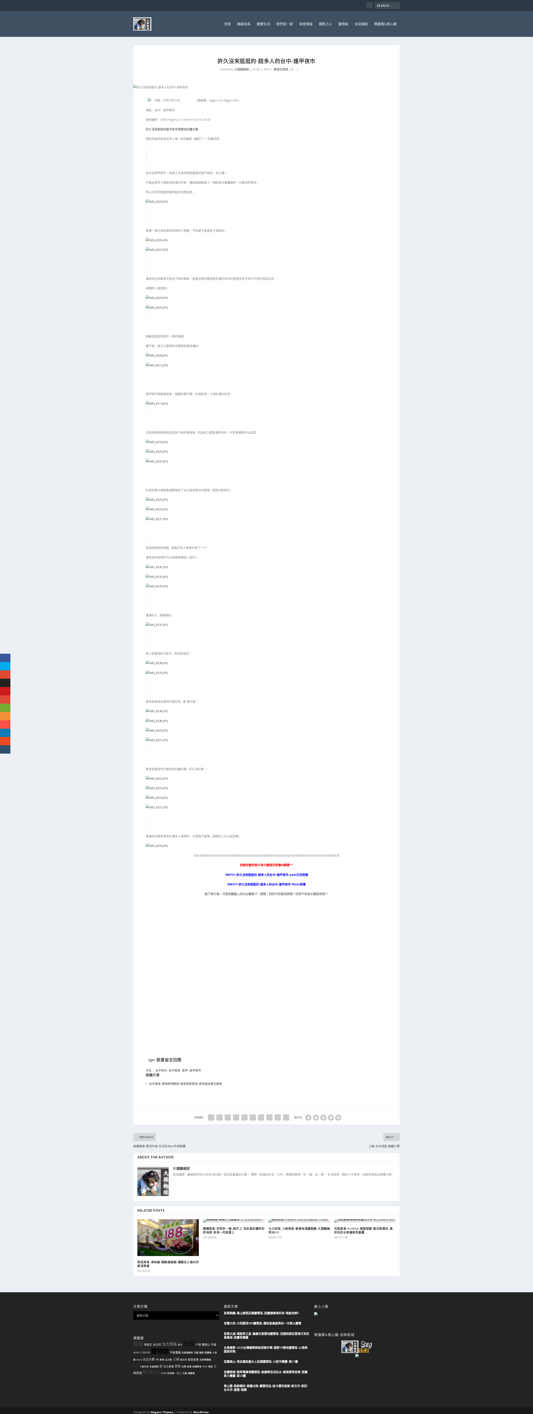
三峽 (176, 1359)
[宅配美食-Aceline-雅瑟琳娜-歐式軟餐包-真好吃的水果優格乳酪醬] (365, 1221)
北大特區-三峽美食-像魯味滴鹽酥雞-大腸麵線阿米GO (299, 1230)
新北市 (183, 1359)
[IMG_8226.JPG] (157, 509)
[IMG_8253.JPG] (157, 788)
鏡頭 (201, 1352)
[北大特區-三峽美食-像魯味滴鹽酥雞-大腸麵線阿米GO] (299, 1221)
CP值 (198, 1344)
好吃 (178, 1366)
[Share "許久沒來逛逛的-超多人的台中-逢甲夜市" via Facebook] (211, 1117)
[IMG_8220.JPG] (157, 452)
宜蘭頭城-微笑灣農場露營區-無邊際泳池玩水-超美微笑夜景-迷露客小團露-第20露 (266, 1374)
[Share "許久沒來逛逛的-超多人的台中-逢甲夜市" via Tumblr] (236, 1117)
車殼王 (148, 1344)
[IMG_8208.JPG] (157, 355)
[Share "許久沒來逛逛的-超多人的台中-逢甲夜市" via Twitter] (219, 1117)
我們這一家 (284, 24)
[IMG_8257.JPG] (157, 807)
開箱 (138, 1343)
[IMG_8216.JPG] (157, 442)
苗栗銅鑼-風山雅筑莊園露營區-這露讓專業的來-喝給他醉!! (261, 1313)
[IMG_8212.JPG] (157, 365)
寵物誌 (343, 24)
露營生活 (263, 24)
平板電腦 (175, 1352)
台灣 (184, 1366)
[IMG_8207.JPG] (157, 250)
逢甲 (185, 1070)
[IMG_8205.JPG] (157, 307)
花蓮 (196, 1352)
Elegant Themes (162, 1412)
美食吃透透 (281, 69)
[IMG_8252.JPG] (157, 778)
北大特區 (169, 1344)
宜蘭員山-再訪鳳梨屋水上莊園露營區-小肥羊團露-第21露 (261, 1361)
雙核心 (206, 1344)
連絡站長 (243, 24)
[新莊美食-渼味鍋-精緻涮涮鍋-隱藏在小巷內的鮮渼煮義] (168, 1237)
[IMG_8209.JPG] (157, 202)
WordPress (201, 1412)
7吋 (157, 1359)
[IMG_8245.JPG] (157, 586)
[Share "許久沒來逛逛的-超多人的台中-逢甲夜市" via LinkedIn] (253, 1117)
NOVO (136, 1352)
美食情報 (306, 24)
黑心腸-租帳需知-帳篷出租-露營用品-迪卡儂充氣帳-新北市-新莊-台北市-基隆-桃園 (266, 1388)
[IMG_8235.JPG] (157, 625)
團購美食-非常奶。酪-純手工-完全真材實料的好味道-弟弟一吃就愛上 (233, 1230)
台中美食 (174, 1070)
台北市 (157, 1344)
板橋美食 (197, 1366)
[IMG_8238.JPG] (157, 663)
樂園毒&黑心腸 (385, 24)
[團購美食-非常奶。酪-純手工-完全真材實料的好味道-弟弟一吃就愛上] (233, 1221)
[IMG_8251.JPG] (157, 740)
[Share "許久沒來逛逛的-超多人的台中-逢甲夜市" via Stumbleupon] (269, 1117)
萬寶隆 (208, 1352)
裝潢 (189, 1366)
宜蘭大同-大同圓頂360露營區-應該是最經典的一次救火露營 (262, 1323)
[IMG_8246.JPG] (157, 711)
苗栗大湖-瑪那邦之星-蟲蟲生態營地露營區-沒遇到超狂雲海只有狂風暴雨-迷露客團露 (266, 1335)
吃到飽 (170, 1373)
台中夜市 (161, 1070)
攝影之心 (325, 24)
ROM (163, 1373)
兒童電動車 (187, 1352)
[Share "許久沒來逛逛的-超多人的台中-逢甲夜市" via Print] (286, 1117)
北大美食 (168, 1366)
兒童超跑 (154, 1366)
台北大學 (148, 1359)
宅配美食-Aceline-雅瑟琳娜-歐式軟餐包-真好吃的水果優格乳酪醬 (363, 1230)
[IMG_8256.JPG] (157, 846)
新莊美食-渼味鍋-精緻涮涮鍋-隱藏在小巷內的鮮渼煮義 (168, 1264)
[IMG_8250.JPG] (157, 730)
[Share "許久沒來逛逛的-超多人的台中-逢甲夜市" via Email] (278, 1117)
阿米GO (151, 1372)
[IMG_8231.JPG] (157, 519)
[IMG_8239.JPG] (157, 673)
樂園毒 (191, 1373)
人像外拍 (144, 1366)
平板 (213, 1344)
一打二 (178, 1373)
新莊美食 (193, 1359)
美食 (162, 1359)
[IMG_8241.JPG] (157, 567)
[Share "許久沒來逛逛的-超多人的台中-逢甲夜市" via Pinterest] (244, 1117)
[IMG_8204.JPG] (157, 298)
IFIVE (204, 1366)
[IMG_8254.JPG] (157, 798)
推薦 (188, 1343)
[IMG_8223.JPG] (157, 461)
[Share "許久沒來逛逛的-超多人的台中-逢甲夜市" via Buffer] (261, 1117)
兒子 (180, 1344)
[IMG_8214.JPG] (157, 403)
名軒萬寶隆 (205, 1359)
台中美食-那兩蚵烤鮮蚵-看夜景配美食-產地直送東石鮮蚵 (185, 1084)
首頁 (227, 24)
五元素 (168, 1359)
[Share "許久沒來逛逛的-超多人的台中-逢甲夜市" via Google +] (228, 1117)
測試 (210, 1366)
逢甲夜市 (195, 1070)
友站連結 (361, 24)
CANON (145, 1352)
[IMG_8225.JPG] (157, 500)
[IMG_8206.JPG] (157, 240)
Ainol (139, 1359)
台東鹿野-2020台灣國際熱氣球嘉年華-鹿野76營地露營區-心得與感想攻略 (266, 1349)
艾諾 (185, 1373)
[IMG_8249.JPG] (157, 721)
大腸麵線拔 (241, 69)
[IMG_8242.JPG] (157, 577)
